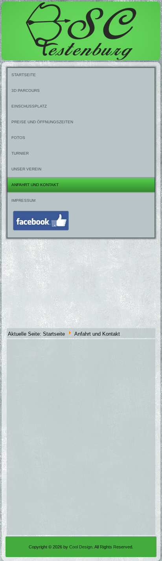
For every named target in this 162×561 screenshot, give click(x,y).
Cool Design (80, 547)
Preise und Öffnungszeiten (42, 122)
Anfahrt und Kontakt (35, 185)
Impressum (23, 200)
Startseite (23, 75)
